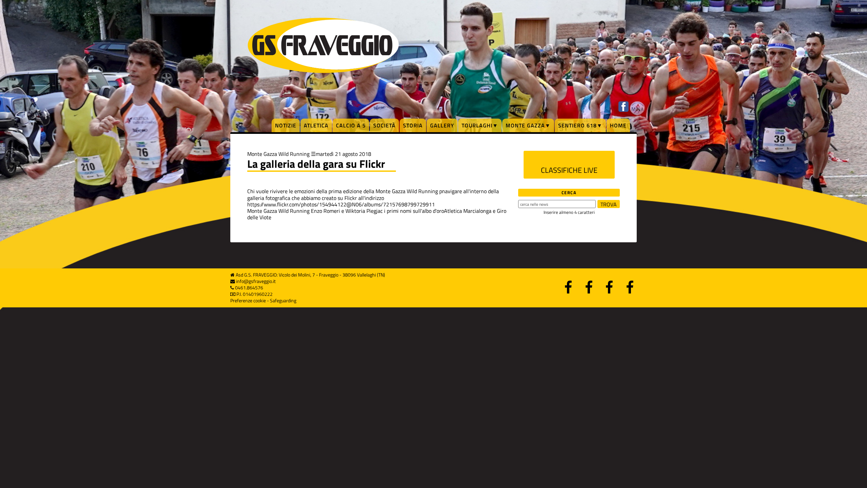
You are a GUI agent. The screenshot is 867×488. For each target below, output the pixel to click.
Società (384, 125)
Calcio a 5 (351, 125)
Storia (413, 125)
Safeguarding (283, 300)
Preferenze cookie (248, 300)
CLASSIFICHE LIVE (569, 170)
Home (618, 125)
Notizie (285, 125)
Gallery (442, 125)
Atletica (316, 125)
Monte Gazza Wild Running (278, 154)
